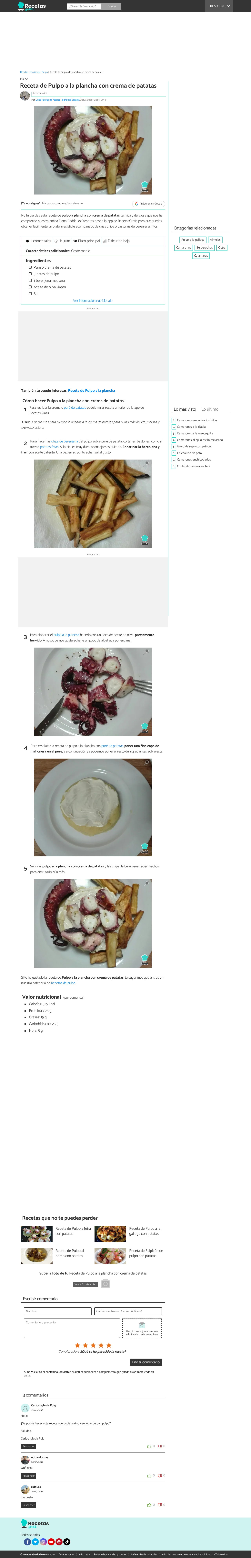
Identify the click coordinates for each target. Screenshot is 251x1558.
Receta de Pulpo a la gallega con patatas (144, 1231)
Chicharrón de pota (189, 453)
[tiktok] (66, 1541)
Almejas (215, 239)
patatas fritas (49, 447)
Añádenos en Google (150, 204)
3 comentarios (40, 93)
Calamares (201, 255)
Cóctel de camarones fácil (193, 466)
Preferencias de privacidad (143, 1554)
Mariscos (34, 72)
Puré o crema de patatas (52, 267)
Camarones (183, 247)
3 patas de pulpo (46, 274)
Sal (35, 294)
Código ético (220, 1554)
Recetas (24, 72)
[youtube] (51, 1541)
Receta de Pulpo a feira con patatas (73, 1231)
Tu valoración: (69, 1352)
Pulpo (45, 72)
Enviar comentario (146, 1362)
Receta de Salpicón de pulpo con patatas (146, 1253)
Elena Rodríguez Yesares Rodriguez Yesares (57, 100)
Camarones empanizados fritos (197, 420)
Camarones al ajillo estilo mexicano (200, 440)
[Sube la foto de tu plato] (105, 1284)
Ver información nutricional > (93, 301)
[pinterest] (59, 1541)
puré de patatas (75, 408)
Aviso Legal (84, 1554)
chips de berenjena (64, 441)
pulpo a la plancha (66, 635)
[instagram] (43, 1541)
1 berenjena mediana (49, 281)
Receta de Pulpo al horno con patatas (69, 1253)
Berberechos (204, 247)
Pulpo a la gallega (193, 239)
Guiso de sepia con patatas (194, 446)
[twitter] (35, 1541)
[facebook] (27, 1541)
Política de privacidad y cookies (110, 1554)
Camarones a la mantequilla (195, 433)
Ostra (222, 247)
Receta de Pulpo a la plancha (91, 391)
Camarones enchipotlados (194, 459)
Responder (29, 1446)
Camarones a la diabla (191, 426)
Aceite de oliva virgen (49, 287)
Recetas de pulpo (63, 983)
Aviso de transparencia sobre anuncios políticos (185, 1554)
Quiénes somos (67, 1554)
